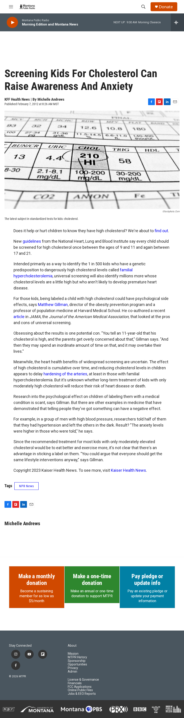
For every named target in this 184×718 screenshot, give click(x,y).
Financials (75, 683)
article (18, 316)
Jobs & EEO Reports (82, 693)
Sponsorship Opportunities (77, 662)
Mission (73, 653)
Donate (166, 6)
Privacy (73, 668)
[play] (12, 22)
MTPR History (77, 657)
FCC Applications (80, 686)
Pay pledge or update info (147, 579)
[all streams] (177, 22)
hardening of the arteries (65, 374)
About (72, 645)
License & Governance (83, 679)
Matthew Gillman (53, 304)
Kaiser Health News (128, 470)
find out (161, 230)
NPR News (26, 486)
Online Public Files (80, 690)
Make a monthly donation (36, 579)
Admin (72, 671)
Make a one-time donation (92, 579)
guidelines (32, 241)
